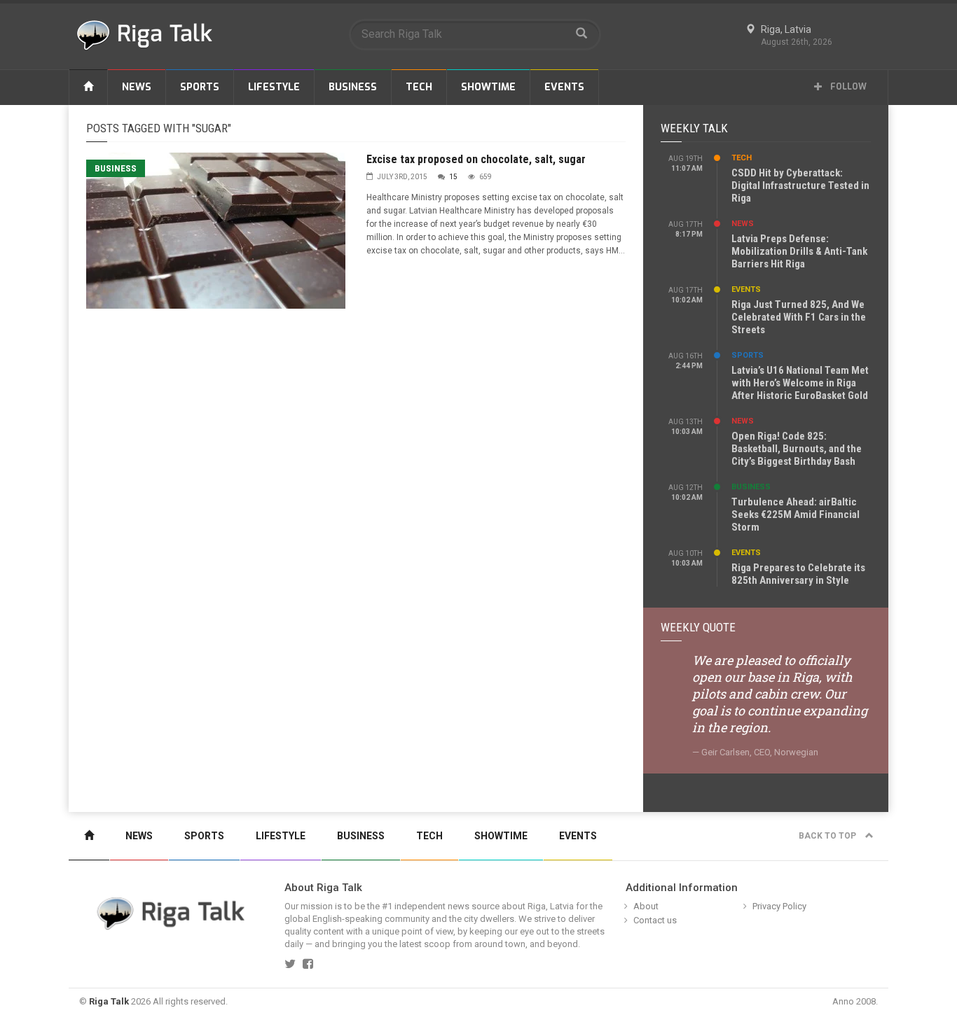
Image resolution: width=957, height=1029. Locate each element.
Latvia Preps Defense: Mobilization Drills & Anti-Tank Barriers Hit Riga (799, 251)
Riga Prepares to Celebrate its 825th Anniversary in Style (798, 574)
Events (564, 87)
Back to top (828, 836)
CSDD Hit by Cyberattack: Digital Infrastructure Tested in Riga (800, 185)
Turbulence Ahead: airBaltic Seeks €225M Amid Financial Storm (795, 514)
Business (353, 87)
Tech (419, 87)
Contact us (655, 920)
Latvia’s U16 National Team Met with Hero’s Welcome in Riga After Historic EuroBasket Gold (800, 383)
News (136, 87)
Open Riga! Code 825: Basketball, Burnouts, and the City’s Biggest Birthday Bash (796, 449)
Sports (199, 87)
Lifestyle (274, 87)
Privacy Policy (779, 906)
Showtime (488, 87)
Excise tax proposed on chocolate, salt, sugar (476, 159)
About (646, 906)
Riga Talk (109, 1001)
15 (453, 177)
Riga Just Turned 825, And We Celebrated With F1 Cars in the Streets (798, 317)
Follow (847, 86)
